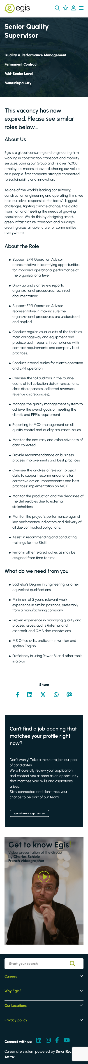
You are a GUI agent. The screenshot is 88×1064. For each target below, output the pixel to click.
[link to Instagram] (48, 1040)
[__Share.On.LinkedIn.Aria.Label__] (29, 695)
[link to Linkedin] (38, 1040)
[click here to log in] (73, 8)
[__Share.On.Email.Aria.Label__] (69, 695)
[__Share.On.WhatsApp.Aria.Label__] (56, 695)
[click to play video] (44, 876)
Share (44, 684)
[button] (57, 7)
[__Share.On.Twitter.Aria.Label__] (43, 695)
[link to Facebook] (57, 1040)
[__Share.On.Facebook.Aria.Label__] (17, 695)
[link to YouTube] (66, 1040)
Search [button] (75, 963)
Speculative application (29, 813)
